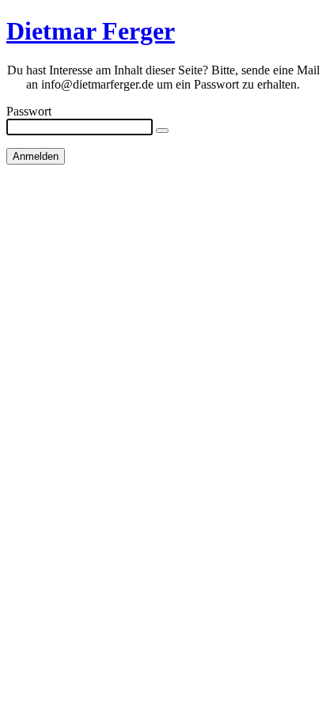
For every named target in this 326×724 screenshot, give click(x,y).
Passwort (28, 111)
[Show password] (162, 130)
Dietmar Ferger (90, 31)
